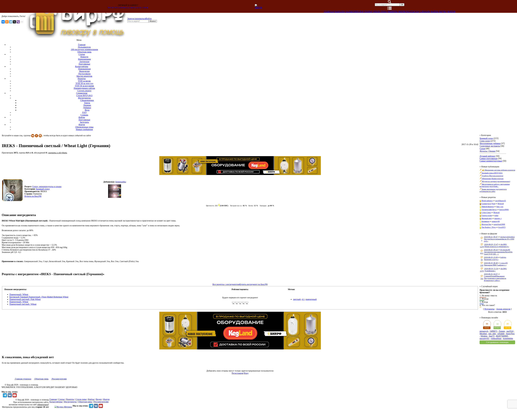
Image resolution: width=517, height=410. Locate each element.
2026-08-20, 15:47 (491, 244)
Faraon (502, 331)
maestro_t (498, 218)
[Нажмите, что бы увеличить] (13, 190)
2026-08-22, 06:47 (491, 237)
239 (481, 265)
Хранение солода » (491, 259)
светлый (297, 299)
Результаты (489, 309)
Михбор (483, 333)
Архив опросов (503, 309)
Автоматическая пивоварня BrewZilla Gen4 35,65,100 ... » (498, 253)
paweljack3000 (499, 224)
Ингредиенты (406, 11)
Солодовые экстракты (490, 146)
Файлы (434, 11)
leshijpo (503, 257)
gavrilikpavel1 (500, 201)
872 (481, 253)
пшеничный (311, 299)
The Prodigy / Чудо (488, 227)
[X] (14, 21)
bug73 (491, 336)
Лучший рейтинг (487, 156)
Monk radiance (487, 201)
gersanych (484, 331)
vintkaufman (496, 338)
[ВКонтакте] (3, 21)
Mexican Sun (486, 224)
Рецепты (392, 11)
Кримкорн (485, 221)
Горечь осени (486, 215)
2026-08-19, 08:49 (491, 263)
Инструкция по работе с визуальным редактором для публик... (495, 185)
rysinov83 (504, 263)
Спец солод (485, 141)
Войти (149, 18)
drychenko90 (505, 250)
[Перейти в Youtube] (14, 395)
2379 (482, 271)
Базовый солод (486, 138)
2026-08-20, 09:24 (491, 250)
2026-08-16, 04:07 (491, 274)
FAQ (417, 11)
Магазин (340, 11)
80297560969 (502, 336)
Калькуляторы (354, 11)
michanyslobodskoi (507, 237)
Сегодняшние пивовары (497, 342)
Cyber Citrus (486, 212)
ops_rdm (492, 333)
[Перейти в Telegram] (5, 395)
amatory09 (496, 221)
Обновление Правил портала (492, 179)
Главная (329, 11)
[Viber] (18, 21)
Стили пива (380, 11)
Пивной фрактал (487, 207)
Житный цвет (486, 218)
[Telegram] (10, 21)
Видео (443, 11)
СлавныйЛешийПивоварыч (494, 276)
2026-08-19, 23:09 (491, 257)
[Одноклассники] (6, 21)
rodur (496, 215)
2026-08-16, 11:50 (491, 269)
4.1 (303, 299)
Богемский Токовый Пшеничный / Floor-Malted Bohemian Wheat (38, 297)
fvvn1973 (501, 227)
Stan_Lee (499, 207)
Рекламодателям (59, 379)
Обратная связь (139, 7)
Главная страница (22, 379)
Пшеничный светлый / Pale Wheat (25, 299)
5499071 (493, 331)
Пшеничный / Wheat (18, 294)
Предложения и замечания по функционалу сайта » (495, 279)
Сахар (482, 148)
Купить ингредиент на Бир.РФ (253, 284)
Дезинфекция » (490, 271)
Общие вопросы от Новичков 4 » (496, 247)
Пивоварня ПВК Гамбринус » (495, 265)
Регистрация (115, 7)
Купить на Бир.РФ (33, 196)
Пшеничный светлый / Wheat (22, 304)
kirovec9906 (504, 209)
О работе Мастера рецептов (492, 176)
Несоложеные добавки (490, 143)
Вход (126, 7)
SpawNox (510, 333)
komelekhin (508, 338)
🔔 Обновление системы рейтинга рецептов (498, 170)
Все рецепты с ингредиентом (225, 284)
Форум (451, 11)
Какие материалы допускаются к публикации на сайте (493, 190)
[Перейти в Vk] (10, 395)
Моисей (501, 204)
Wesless (484, 336)
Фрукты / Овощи (487, 151)
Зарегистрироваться (136, 18)
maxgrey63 (484, 338)
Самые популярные (488, 158)
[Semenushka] (114, 191)
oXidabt (500, 333)
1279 (482, 247)
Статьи (368, 11)
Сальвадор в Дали (488, 204)
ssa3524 (509, 331)
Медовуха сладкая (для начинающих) (495, 181)
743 (481, 279)
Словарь (425, 11)
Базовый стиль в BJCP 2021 (492, 173)
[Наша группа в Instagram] (40, 135)
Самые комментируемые (491, 161)
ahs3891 (504, 244)
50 (482, 260)
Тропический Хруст (489, 209)
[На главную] (76, 37)
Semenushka (120, 182)
